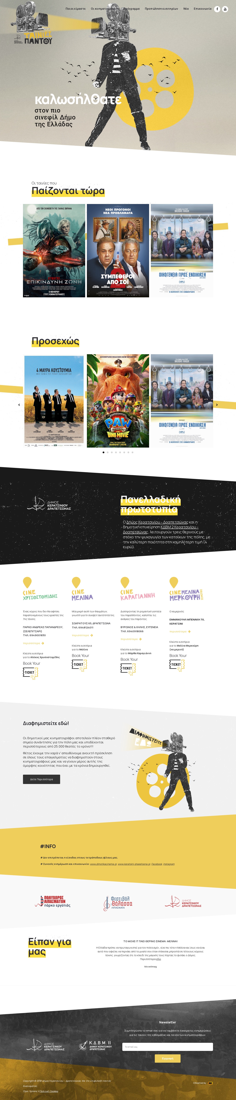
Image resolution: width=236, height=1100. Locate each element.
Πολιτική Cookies (49, 1091)
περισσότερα (40, 283)
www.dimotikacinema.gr (103, 864)
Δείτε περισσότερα (41, 779)
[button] (103, 452)
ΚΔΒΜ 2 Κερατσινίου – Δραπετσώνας (161, 529)
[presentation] (19, 404)
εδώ (125, 962)
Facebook (156, 864)
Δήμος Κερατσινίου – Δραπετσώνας (157, 522)
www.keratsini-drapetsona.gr (134, 864)
